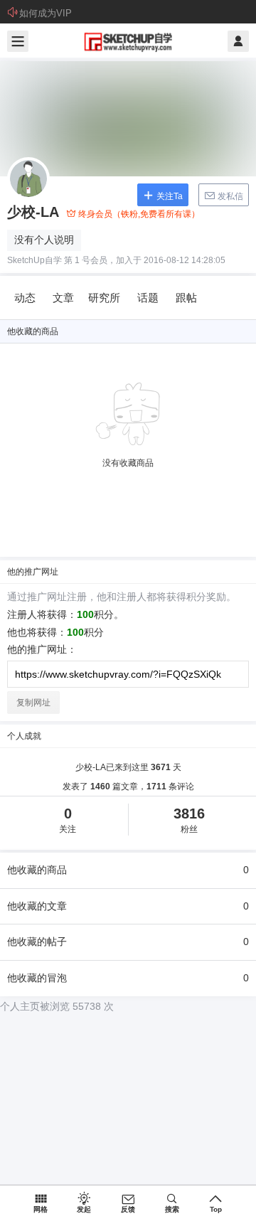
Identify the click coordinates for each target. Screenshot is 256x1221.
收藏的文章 (128, 906)
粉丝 (189, 820)
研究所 (104, 298)
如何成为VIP (45, 13)
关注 (67, 820)
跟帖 (186, 298)
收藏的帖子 (128, 941)
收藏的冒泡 (128, 977)
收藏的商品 (128, 869)
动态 (25, 298)
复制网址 (33, 703)
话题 (148, 298)
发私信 (229, 196)
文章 (63, 298)
